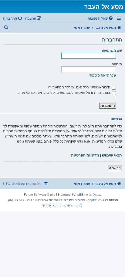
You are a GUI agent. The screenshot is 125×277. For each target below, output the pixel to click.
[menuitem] (101, 18)
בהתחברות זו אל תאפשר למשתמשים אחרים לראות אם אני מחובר (63, 92)
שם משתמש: (112, 50)
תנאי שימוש (112, 155)
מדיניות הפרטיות (85, 155)
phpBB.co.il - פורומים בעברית (84, 200)
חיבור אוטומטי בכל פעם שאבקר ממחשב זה (79, 87)
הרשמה (115, 168)
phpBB (78, 194)
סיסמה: (116, 64)
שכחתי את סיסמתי (102, 75)
